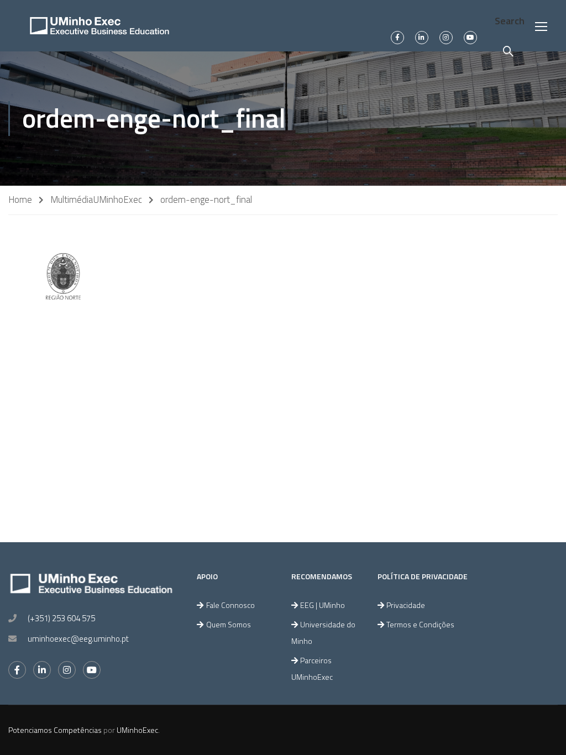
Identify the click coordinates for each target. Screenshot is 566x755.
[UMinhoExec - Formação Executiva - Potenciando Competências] (99, 26)
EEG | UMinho (322, 605)
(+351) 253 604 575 (61, 618)
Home (20, 200)
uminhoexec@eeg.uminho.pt (78, 638)
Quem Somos (228, 624)
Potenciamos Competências (55, 730)
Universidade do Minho (323, 632)
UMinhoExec (117, 200)
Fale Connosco (230, 605)
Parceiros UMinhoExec (312, 668)
